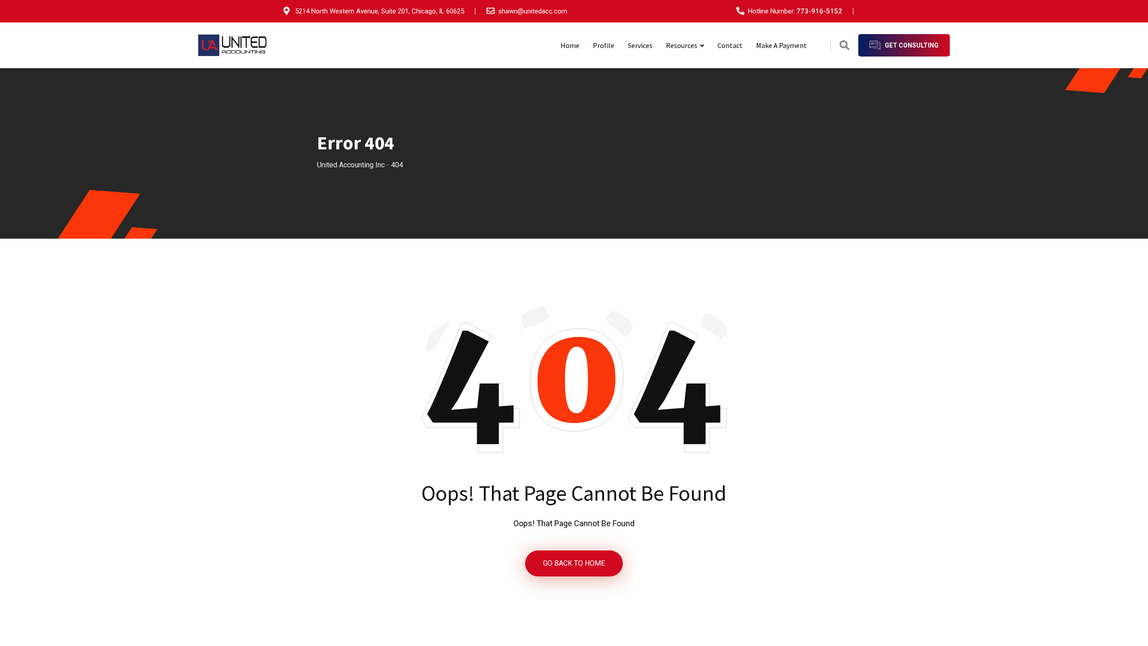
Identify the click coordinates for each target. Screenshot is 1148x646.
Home (570, 45)
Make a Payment (781, 45)
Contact (730, 45)
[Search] (844, 45)
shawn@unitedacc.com (532, 11)
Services (640, 45)
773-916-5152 (819, 11)
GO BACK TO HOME (574, 563)
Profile (603, 45)
